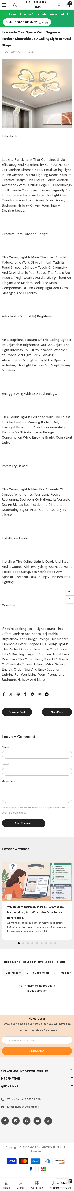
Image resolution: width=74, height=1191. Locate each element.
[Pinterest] (18, 694)
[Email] (39, 694)
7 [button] (46, 943)
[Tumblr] (25, 694)
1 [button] (19, 943)
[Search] (15, 5)
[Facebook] (3, 694)
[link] (21, 1184)
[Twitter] (11, 694)
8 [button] (51, 943)
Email (5, 764)
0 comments (26, 52)
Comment (8, 781)
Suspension (41, 972)
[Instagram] (16, 1121)
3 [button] (28, 943)
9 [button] (55, 943)
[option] (37, 901)
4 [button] (32, 943)
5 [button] (37, 943)
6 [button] (42, 943)
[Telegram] (32, 694)
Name (5, 747)
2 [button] (23, 943)
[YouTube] (37, 1121)
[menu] (4, 5)
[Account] (59, 5)
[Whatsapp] (47, 694)
